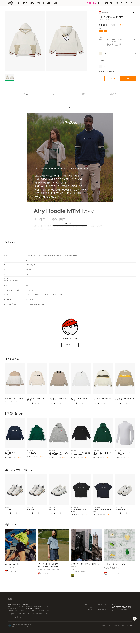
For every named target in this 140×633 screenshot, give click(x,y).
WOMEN (40, 3)
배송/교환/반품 (112, 94)
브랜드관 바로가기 (70, 344)
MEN (49, 3)
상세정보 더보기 (69, 223)
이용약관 (100, 607)
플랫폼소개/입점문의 (103, 604)
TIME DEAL (91, 3)
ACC (55, 3)
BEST (100, 3)
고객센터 (114, 604)
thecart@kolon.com (33, 608)
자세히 (134, 40)
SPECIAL (108, 3)
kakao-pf (123, 625)
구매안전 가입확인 (22, 617)
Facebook (131, 625)
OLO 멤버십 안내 (89, 610)
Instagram (127, 625)
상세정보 (25, 94)
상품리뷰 (54, 94)
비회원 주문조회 (89, 607)
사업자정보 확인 (12, 617)
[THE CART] (10, 599)
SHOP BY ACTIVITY (26, 3)
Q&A (83, 94)
